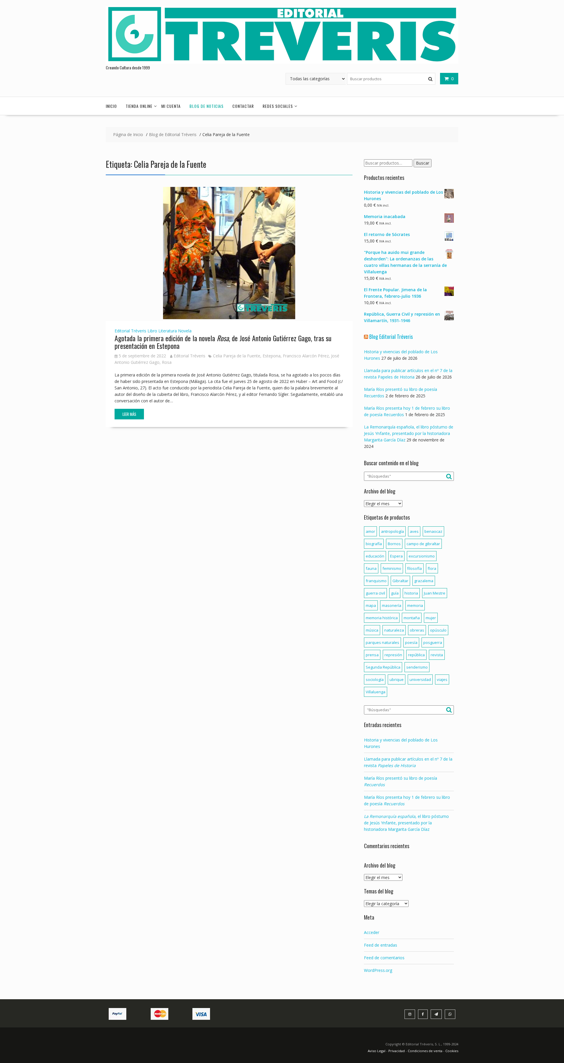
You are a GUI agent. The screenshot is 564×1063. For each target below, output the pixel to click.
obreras (417, 630)
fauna (371, 568)
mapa (371, 605)
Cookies (451, 1051)
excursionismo (422, 556)
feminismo (391, 568)
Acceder (371, 932)
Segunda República (383, 667)
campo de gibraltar (423, 543)
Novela (185, 331)
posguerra (432, 642)
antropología (392, 531)
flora (432, 568)
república (416, 654)
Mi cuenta (171, 106)
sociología (375, 679)
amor (370, 531)
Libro (152, 331)
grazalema (423, 580)
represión (393, 654)
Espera (396, 556)
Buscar (422, 163)
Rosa (167, 362)
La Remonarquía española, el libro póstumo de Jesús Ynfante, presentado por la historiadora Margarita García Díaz (408, 433)
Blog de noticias (206, 106)
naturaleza (394, 630)
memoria (415, 605)
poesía (411, 642)
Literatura (167, 331)
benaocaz (433, 531)
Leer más (129, 414)
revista (437, 654)
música (372, 630)
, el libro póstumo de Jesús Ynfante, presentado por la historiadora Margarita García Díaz (406, 822)
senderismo (417, 667)
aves (414, 531)
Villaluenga (375, 691)
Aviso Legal (377, 1051)
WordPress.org (378, 970)
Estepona (272, 356)
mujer (431, 617)
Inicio (111, 106)
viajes (442, 679)
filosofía (414, 568)
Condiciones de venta (425, 1051)
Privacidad (396, 1051)
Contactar (243, 106)
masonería (391, 605)
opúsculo (438, 630)
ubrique (397, 679)
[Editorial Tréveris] (282, 62)
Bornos (394, 543)
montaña (412, 617)
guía (395, 593)
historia (411, 593)
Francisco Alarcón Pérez (306, 356)
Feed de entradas (380, 945)
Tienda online (139, 106)
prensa (372, 654)
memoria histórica (382, 617)
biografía (374, 543)
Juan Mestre (434, 593)
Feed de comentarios (384, 957)
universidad (420, 679)
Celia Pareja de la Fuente (236, 356)
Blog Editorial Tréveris (391, 336)
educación (375, 556)
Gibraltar (400, 580)
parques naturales (382, 642)
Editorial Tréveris (130, 331)
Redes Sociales (278, 106)
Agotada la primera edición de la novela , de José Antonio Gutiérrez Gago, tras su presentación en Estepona (223, 342)
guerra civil (375, 593)
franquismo (376, 580)
